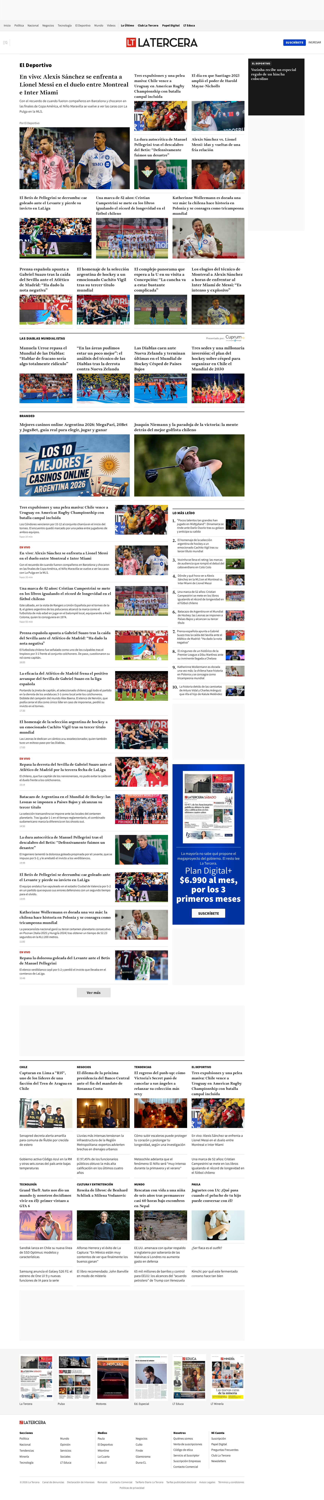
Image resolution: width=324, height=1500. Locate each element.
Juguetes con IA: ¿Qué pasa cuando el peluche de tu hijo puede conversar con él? (216, 1196)
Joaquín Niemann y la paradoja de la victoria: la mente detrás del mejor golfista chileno (186, 427)
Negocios (48, 25)
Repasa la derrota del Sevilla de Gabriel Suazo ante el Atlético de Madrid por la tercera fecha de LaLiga (66, 767)
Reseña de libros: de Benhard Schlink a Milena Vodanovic (102, 1193)
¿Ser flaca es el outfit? (207, 1248)
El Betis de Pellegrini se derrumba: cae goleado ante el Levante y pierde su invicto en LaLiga (53, 203)
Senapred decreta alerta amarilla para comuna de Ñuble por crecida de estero (44, 1140)
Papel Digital (171, 25)
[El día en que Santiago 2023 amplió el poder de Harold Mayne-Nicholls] (218, 116)
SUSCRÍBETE (208, 913)
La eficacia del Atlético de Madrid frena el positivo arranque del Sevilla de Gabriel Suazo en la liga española (64, 679)
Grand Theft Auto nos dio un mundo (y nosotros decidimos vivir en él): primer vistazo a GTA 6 (45, 1198)
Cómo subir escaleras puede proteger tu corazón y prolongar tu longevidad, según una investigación (160, 1140)
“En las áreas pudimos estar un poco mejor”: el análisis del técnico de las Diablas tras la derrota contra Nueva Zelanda (101, 358)
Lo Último (127, 25)
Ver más (94, 992)
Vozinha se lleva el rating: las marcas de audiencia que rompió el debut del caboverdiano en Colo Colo (201, 563)
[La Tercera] (36, 1400)
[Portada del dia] (208, 841)
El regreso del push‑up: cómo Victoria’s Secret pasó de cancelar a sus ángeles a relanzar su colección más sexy (159, 1083)
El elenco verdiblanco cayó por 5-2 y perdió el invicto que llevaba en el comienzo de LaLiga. (63, 972)
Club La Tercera (148, 25)
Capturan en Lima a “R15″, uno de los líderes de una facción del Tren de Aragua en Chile (46, 1081)
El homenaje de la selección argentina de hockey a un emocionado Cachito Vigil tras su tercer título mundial (103, 280)
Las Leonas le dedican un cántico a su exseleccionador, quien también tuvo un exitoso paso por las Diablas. (63, 741)
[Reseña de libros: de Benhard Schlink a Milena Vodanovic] (103, 1225)
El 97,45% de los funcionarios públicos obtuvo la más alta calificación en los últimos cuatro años (100, 1166)
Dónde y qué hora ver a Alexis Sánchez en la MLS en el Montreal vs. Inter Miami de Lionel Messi (200, 579)
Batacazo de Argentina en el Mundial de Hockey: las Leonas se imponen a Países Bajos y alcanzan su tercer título (65, 802)
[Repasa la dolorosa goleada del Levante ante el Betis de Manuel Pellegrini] (141, 965)
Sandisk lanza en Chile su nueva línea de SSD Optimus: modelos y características (46, 1252)
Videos (111, 25)
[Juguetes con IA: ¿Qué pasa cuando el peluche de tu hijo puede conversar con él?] (218, 1225)
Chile (23, 1067)
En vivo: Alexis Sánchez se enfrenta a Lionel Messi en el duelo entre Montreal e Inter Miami (74, 85)
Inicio (7, 25)
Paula (196, 1184)
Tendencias (142, 1067)
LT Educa (189, 25)
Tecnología (65, 25)
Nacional (33, 25)
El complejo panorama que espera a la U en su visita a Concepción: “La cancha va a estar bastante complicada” (160, 280)
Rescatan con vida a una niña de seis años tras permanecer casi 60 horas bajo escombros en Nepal (159, 1198)
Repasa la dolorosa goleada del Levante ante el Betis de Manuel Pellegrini (65, 960)
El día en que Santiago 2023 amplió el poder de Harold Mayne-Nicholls (215, 81)
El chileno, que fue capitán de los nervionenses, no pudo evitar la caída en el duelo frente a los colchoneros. (65, 778)
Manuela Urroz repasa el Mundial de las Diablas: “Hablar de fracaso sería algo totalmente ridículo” (44, 356)
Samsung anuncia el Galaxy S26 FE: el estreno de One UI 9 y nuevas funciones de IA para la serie (46, 1275)
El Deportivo (83, 25)
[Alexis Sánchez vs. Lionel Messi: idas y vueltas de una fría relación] (218, 174)
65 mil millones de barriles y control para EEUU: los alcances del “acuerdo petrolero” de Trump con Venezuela (160, 1275)
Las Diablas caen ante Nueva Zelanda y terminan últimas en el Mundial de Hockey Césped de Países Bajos (159, 358)
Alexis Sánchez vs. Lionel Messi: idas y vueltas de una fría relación (216, 145)
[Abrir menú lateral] (6, 43)
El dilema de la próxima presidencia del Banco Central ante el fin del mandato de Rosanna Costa (103, 1081)
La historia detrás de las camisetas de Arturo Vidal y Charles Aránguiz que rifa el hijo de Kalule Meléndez (200, 690)
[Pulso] (75, 1400)
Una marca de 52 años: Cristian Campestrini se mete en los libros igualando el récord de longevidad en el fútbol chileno (130, 206)
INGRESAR (314, 42)
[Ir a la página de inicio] (162, 42)
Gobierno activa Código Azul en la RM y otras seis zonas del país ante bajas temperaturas (46, 1163)
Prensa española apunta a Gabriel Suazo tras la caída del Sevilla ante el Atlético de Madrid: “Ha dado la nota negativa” (45, 280)
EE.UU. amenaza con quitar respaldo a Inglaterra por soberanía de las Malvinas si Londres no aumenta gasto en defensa (160, 1254)
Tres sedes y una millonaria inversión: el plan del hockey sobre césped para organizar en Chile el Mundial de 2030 (218, 358)
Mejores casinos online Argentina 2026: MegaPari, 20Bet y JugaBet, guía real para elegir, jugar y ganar (74, 427)
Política (19, 25)
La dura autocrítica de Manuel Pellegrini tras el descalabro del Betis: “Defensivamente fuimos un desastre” (160, 147)
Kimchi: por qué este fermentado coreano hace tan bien (215, 1273)
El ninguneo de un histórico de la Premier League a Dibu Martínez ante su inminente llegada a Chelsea (200, 654)
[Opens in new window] (113, 1400)
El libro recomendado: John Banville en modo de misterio (102, 1273)
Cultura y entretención (95, 1184)
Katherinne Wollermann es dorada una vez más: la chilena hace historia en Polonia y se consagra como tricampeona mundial (208, 206)
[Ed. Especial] (151, 1400)
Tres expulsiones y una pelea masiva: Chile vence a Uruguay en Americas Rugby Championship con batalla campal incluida (159, 86)
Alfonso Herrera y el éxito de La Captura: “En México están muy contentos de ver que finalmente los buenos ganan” (102, 1254)
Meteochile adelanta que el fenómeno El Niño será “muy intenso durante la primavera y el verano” (160, 1163)
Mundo (98, 25)
